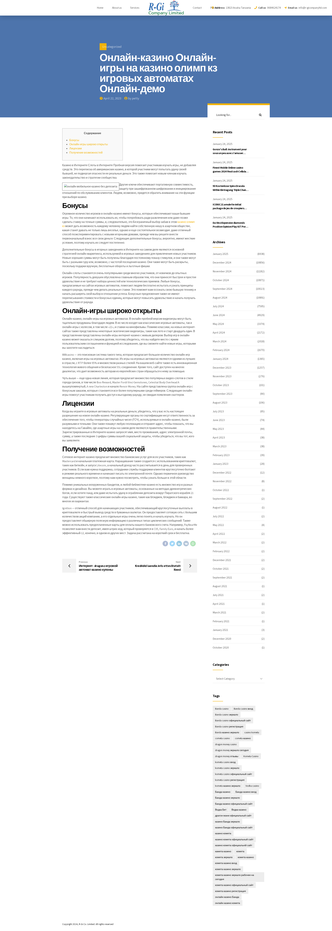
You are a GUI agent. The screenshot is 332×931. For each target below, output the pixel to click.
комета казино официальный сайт (234, 885)
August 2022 (220, 507)
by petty (133, 98)
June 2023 (219, 420)
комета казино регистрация (230, 891)
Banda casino (222, 708)
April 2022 (219, 534)
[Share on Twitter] (172, 543)
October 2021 (221, 569)
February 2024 (221, 350)
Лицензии (75, 148)
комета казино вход (226, 863)
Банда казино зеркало (227, 797)
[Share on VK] (186, 543)
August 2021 (220, 586)
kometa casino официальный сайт (233, 774)
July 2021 (218, 595)
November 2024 (222, 271)
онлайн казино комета (227, 903)
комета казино (246, 857)
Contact (197, 7)
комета (240, 851)
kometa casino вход (225, 762)
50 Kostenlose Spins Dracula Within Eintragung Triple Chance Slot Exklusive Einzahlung (231, 190)
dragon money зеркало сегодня (232, 750)
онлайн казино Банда (227, 896)
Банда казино (222, 791)
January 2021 (220, 630)
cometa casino (222, 738)
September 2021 (222, 577)
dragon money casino (226, 744)
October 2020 (221, 647)
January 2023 (220, 464)
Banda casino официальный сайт (233, 720)
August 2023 (220, 402)
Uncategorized (112, 47)
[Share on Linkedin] (179, 543)
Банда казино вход (246, 791)
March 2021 (219, 612)
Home (100, 7)
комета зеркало (224, 857)
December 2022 (222, 472)
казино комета (223, 833)
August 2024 (220, 297)
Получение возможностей (86, 152)
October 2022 (221, 490)
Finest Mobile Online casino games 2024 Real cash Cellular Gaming (230, 171)
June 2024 (219, 315)
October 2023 (221, 385)
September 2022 (222, 499)
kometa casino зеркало (227, 768)
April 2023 (219, 437)
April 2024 (219, 332)
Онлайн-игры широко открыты (88, 144)
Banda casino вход (243, 708)
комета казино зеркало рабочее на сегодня (234, 877)
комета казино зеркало (228, 869)
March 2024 (219, 341)
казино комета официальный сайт (234, 839)
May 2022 (218, 525)
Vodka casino (252, 785)
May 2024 (218, 324)
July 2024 (218, 306)
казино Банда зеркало (227, 821)
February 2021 (221, 621)
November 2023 (222, 376)
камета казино (223, 851)
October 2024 (221, 280)
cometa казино (243, 738)
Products (215, 7)
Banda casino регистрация (229, 726)
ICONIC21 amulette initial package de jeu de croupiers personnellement (228, 208)
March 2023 (219, 446)
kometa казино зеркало (227, 785)
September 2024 (222, 289)
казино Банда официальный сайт (233, 827)
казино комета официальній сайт (233, 845)
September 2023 (222, 394)
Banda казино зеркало (227, 732)
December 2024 (222, 262)
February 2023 (221, 455)
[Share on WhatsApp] (193, 543)
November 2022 (222, 481)
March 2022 (220, 542)
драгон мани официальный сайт (233, 815)
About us (117, 7)
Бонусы (74, 140)
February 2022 (221, 551)
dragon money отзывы (226, 756)
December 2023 (222, 367)
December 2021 (222, 560)
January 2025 (220, 254)
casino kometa (251, 732)
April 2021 (219, 604)
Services (134, 7)
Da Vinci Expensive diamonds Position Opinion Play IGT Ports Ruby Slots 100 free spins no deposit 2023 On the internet (230, 228)
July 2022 (218, 516)
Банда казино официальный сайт (233, 803)
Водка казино (239, 809)
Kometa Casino (251, 756)
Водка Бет (220, 809)
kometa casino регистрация (230, 779)
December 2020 (222, 639)
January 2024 (220, 359)
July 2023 (218, 411)
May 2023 (218, 429)
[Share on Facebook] (165, 543)
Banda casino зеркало (226, 714)
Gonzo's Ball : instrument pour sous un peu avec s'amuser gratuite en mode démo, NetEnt (231, 153)
